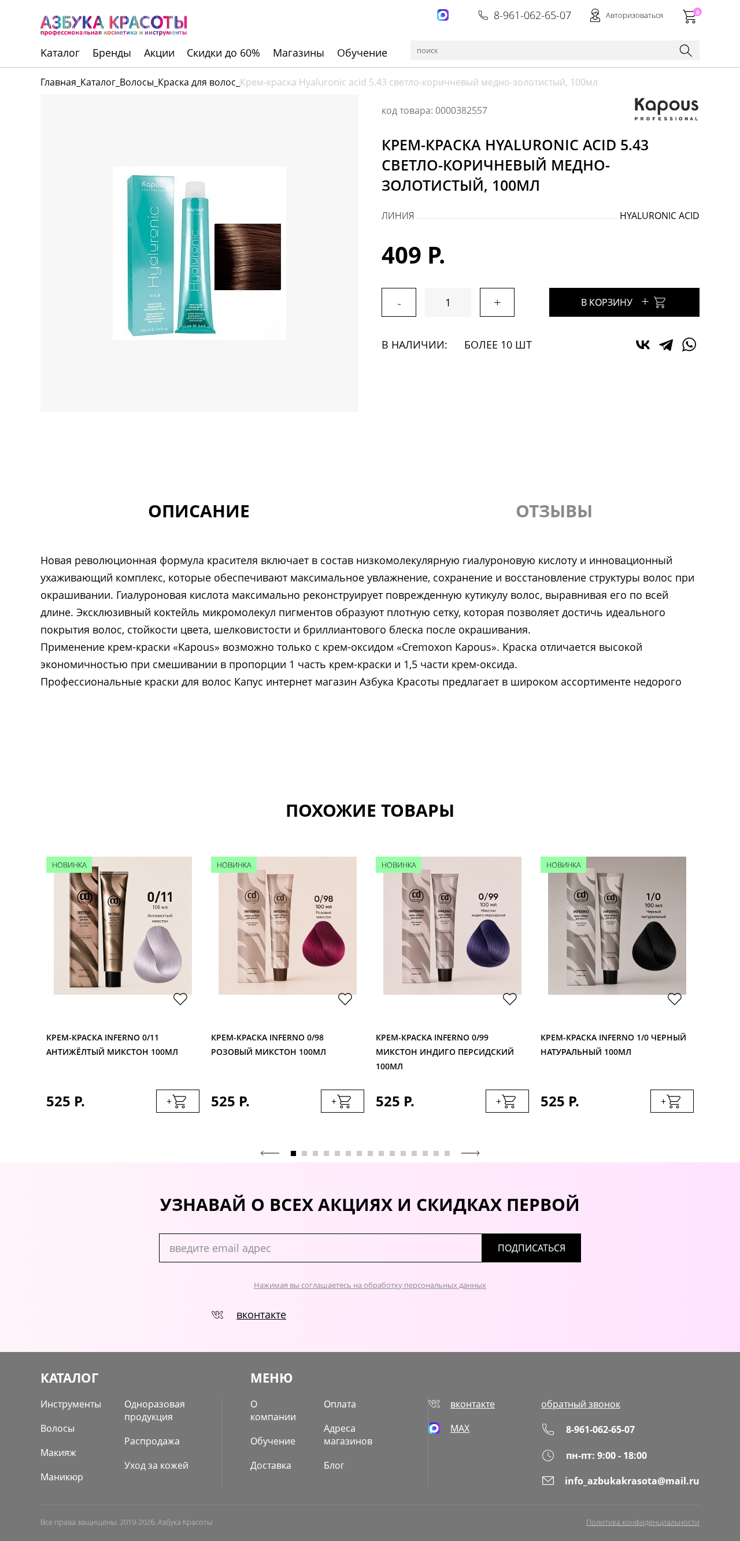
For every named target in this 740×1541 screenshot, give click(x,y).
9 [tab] (381, 1153)
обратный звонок (580, 1404)
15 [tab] (447, 1153)
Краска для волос (197, 82)
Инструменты (70, 1404)
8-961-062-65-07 (532, 15)
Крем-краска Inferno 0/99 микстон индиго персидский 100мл (445, 1049)
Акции (159, 53)
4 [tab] (326, 1153)
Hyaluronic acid (660, 215)
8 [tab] (370, 1153)
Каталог (98, 82)
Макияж (58, 1452)
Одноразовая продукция (154, 1410)
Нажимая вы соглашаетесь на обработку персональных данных (370, 1285)
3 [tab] (315, 1153)
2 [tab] (304, 1153)
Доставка (270, 1465)
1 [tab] (293, 1153)
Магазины (298, 53)
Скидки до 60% (223, 53)
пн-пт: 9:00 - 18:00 (606, 1455)
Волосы (137, 82)
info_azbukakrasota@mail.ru (632, 1481)
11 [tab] (403, 1153)
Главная (58, 82)
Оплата (340, 1404)
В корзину (615, 300)
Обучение (362, 53)
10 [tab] (392, 1153)
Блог (334, 1465)
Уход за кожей (156, 1465)
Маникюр (61, 1476)
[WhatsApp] (689, 344)
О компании (273, 1410)
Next (470, 1153)
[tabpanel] (122, 996)
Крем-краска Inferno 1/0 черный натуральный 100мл (613, 1044)
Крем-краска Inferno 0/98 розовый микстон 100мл (268, 1044)
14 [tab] (436, 1153)
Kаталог (60, 53)
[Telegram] (666, 344)
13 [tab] (425, 1153)
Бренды (111, 53)
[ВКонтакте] (642, 344)
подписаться (531, 1248)
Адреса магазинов (348, 1434)
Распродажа (152, 1441)
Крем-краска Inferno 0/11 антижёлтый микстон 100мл (112, 1044)
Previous (270, 1153)
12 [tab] (414, 1153)
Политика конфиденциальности (643, 1522)
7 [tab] (359, 1153)
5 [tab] (337, 1153)
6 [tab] (348, 1153)
